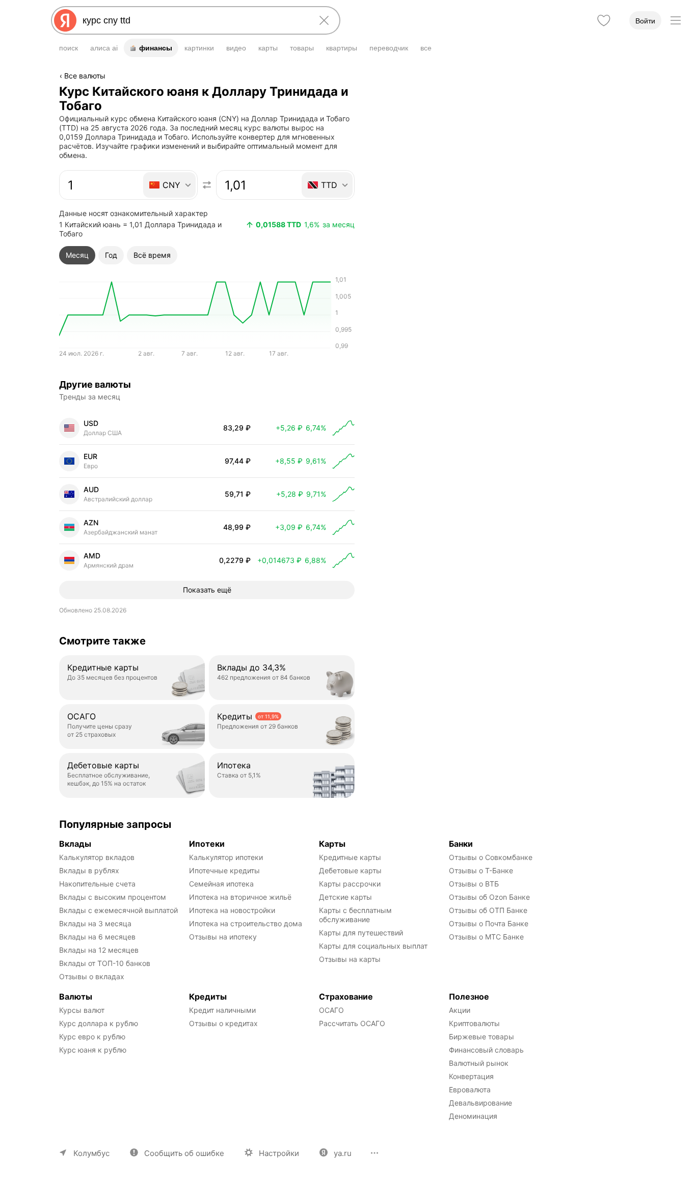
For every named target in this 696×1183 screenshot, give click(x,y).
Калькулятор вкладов (97, 857)
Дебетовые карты (350, 870)
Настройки (279, 1153)
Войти (645, 21)
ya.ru (343, 1153)
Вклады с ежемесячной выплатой (118, 910)
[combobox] (193, 20)
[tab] (77, 255)
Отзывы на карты (350, 959)
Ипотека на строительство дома (245, 923)
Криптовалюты (474, 1023)
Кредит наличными (222, 1010)
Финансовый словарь (486, 1049)
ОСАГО (331, 1010)
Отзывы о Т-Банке (481, 870)
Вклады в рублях (89, 870)
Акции (459, 1010)
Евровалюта (470, 1089)
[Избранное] (604, 20)
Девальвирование (480, 1102)
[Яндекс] (65, 20)
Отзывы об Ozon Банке (489, 897)
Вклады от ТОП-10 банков (104, 963)
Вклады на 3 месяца (95, 923)
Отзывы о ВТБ (474, 883)
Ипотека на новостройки (232, 910)
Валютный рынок (478, 1063)
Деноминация (473, 1116)
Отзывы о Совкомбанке (490, 857)
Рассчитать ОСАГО (352, 1023)
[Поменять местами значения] (207, 185)
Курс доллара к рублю (98, 1023)
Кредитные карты (350, 857)
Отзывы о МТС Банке (486, 936)
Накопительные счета (97, 883)
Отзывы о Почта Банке (488, 923)
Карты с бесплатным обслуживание (356, 915)
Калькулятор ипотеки (226, 857)
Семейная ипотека (221, 883)
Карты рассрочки (350, 883)
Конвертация (471, 1076)
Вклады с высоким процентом (112, 897)
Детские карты (345, 897)
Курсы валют (81, 1010)
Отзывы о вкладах (91, 976)
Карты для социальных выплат (373, 946)
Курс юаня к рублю (92, 1049)
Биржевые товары (481, 1036)
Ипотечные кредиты (224, 870)
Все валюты (84, 75)
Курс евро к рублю (92, 1036)
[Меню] (675, 20)
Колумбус (91, 1153)
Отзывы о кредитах (223, 1023)
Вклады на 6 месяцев (97, 936)
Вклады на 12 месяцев (99, 950)
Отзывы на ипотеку (223, 936)
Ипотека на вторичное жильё (240, 897)
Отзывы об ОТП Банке (488, 910)
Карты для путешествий (361, 932)
